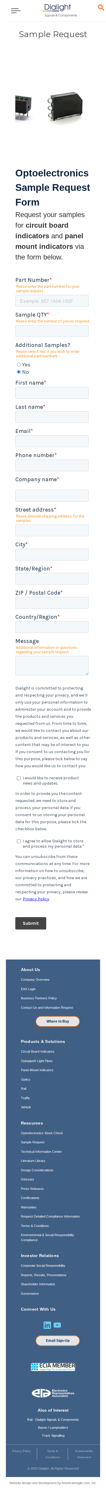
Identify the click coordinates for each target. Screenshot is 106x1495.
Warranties (29, 1207)
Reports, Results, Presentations (44, 1275)
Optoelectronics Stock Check (42, 1133)
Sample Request (32, 1142)
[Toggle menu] (14, 10)
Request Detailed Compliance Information (50, 1216)
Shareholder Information (38, 1284)
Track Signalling (53, 1435)
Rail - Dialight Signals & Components (53, 1419)
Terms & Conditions (35, 1226)
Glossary (27, 1179)
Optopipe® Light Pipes (37, 1061)
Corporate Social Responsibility (43, 1265)
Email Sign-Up (57, 1341)
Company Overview (35, 979)
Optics (25, 1079)
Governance (30, 1293)
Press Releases (32, 1188)
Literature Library (33, 1160)
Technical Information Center (41, 1151)
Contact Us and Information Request (47, 1007)
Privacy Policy (21, 1451)
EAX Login (28, 989)
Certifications (30, 1198)
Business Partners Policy (39, 998)
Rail (23, 1088)
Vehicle (26, 1107)
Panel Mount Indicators (37, 1070)
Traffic (25, 1098)
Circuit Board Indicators (37, 1051)
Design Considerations (37, 1170)
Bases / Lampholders (53, 1427)
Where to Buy (58, 1021)
